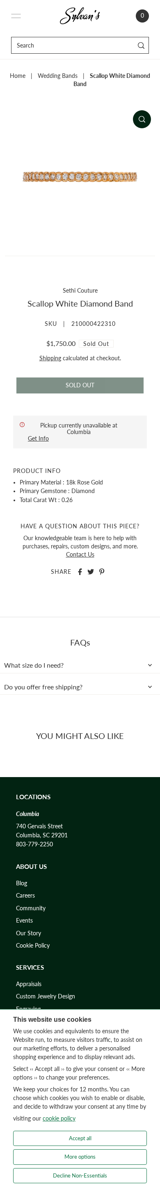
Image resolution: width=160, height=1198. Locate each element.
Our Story (28, 933)
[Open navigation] (16, 16)
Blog (21, 883)
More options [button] (80, 1156)
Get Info (38, 438)
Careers (25, 895)
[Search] (141, 45)
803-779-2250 (34, 844)
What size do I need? (34, 665)
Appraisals (28, 984)
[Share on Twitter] (90, 571)
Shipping (50, 358)
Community (31, 908)
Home (17, 76)
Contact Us (80, 554)
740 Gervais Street (39, 826)
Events (24, 920)
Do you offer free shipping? (43, 687)
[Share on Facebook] (80, 571)
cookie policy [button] (59, 1118)
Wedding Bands (58, 76)
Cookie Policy (33, 945)
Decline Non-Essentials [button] (80, 1175)
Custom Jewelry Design (45, 996)
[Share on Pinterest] (101, 571)
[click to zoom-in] (142, 119)
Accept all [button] (80, 1138)
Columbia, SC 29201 (42, 835)
